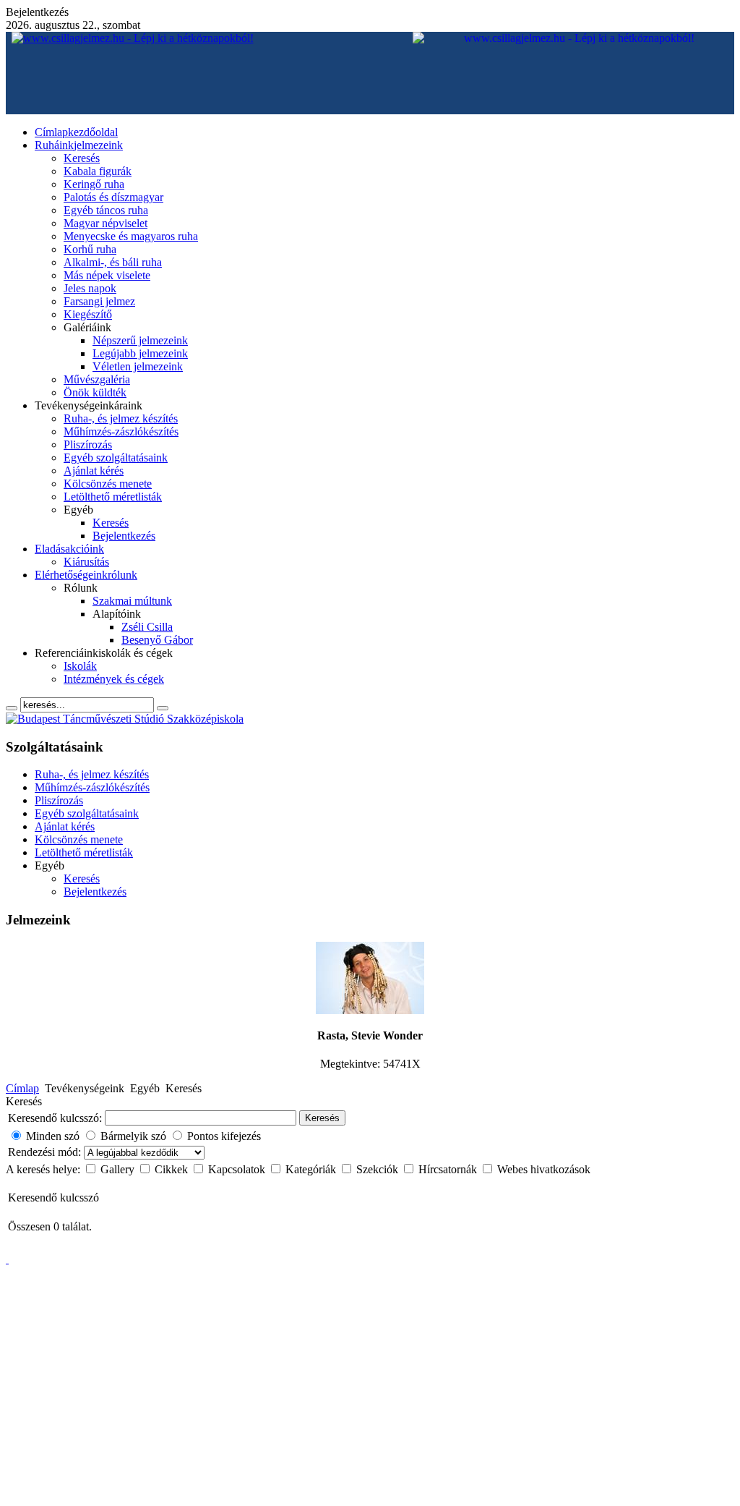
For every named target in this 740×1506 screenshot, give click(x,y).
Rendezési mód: (46, 1152)
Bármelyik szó (133, 1136)
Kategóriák (312, 1169)
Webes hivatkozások (543, 1169)
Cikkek (173, 1169)
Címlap (22, 1088)
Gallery (118, 1169)
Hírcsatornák (449, 1169)
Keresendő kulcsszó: (55, 1118)
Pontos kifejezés (224, 1136)
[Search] (11, 708)
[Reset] (162, 708)
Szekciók (378, 1169)
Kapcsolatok (238, 1169)
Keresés (322, 1118)
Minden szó (52, 1136)
